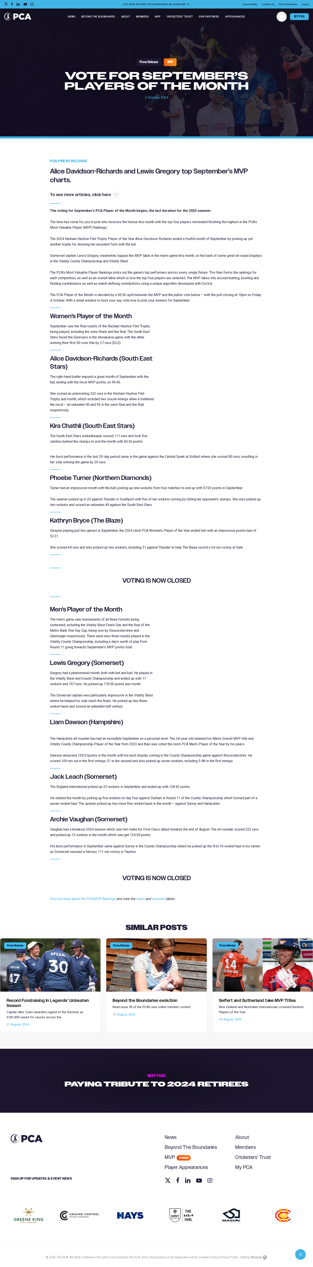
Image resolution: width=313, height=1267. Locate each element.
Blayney (256, 1257)
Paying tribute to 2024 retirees (156, 1081)
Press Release (149, 62)
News (171, 1137)
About (242, 1137)
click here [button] (101, 194)
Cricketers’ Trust (253, 1157)
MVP (170, 62)
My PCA (244, 1167)
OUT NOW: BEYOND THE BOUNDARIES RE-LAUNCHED (155, 4)
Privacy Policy (229, 1257)
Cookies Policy (208, 1257)
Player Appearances (186, 1167)
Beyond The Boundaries (191, 1147)
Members (245, 1147)
